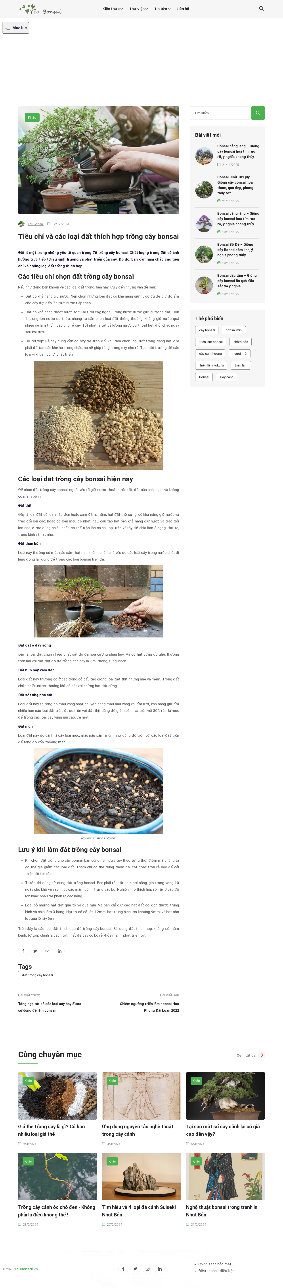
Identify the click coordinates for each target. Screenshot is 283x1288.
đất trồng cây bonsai (37, 975)
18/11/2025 (230, 232)
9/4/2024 (29, 1144)
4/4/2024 (113, 1144)
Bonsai (204, 377)
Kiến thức (111, 8)
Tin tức (160, 8)
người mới (240, 354)
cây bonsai (207, 330)
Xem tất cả (246, 1055)
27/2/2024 (114, 1224)
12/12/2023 (60, 224)
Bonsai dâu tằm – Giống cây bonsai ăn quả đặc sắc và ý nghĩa (237, 280)
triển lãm (241, 365)
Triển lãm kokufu (211, 365)
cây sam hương (210, 354)
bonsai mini (234, 330)
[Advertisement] (141, 73)
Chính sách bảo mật (214, 1264)
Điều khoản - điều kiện (216, 1271)
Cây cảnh (226, 377)
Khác (32, 117)
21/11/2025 (230, 165)
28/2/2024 (30, 1224)
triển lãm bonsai (211, 342)
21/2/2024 (198, 1224)
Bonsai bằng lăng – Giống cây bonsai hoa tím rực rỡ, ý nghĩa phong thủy (238, 151)
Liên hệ (183, 8)
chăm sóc (240, 342)
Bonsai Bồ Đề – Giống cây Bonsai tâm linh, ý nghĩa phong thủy (235, 249)
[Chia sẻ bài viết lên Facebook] (23, 951)
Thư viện (137, 8)
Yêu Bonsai (36, 224)
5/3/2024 (197, 1144)
